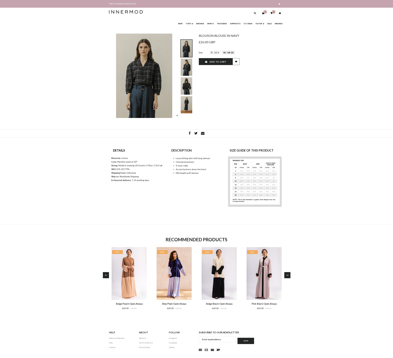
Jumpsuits (235, 23)
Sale (269, 23)
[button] (255, 13)
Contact (112, 347)
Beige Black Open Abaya (219, 303)
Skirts (210, 23)
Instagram (173, 338)
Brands (278, 23)
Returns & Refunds (117, 338)
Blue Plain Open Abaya (174, 303)
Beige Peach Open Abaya (129, 303)
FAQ (111, 343)
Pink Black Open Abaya (264, 303)
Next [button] (287, 275)
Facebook (173, 343)
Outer (258, 23)
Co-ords (247, 23)
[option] (144, 76)
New (180, 23)
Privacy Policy (144, 347)
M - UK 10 (228, 52)
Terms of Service (146, 343)
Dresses (200, 23)
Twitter (172, 347)
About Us (142, 338)
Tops (188, 23)
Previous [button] (106, 275)
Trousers (222, 23)
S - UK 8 (215, 52)
